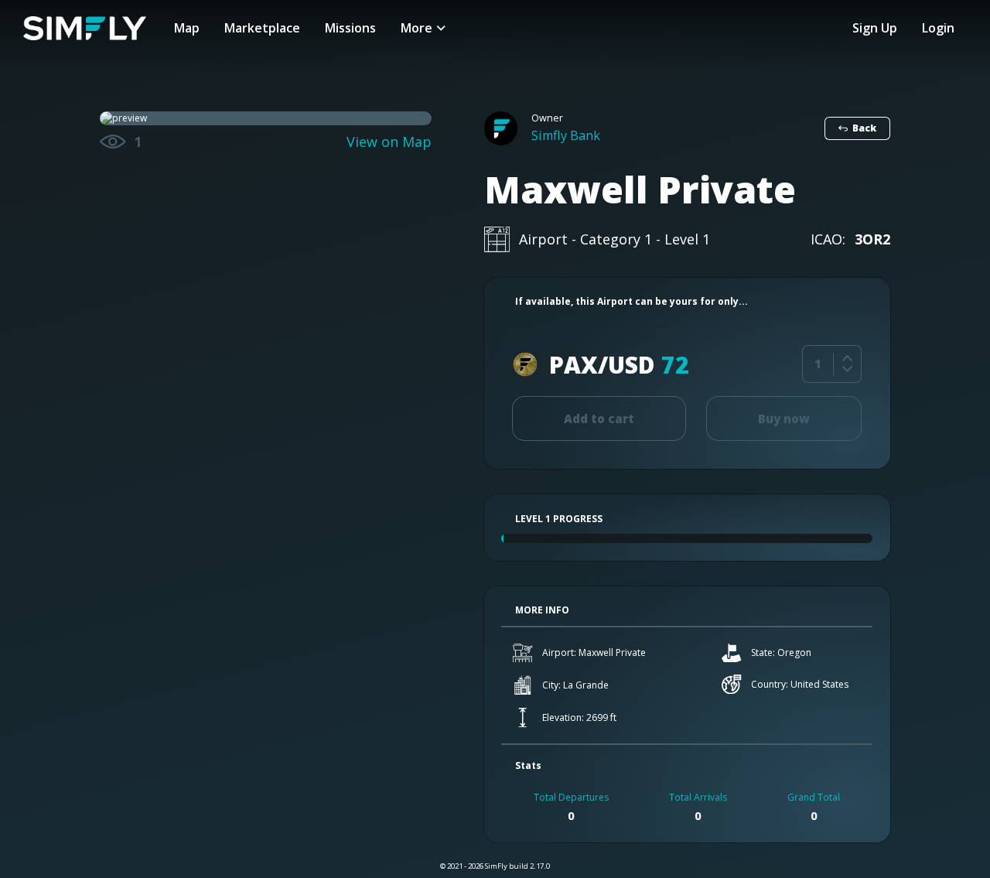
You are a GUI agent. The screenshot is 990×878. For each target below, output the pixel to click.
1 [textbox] (817, 363)
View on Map (389, 142)
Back (864, 128)
